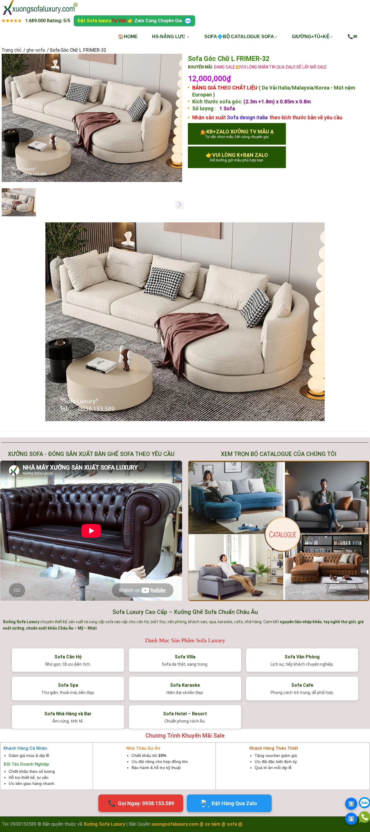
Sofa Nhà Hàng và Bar (68, 713)
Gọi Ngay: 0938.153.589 (141, 803)
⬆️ (351, 804)
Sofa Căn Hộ (68, 657)
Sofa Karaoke (185, 685)
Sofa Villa (185, 657)
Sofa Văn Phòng (302, 657)
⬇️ (351, 819)
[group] (92, 118)
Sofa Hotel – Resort (185, 713)
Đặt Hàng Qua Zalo (234, 803)
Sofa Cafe (302, 685)
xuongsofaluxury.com (174, 824)
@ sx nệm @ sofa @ (221, 824)
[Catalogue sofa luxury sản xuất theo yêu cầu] (279, 531)
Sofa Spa (68, 685)
